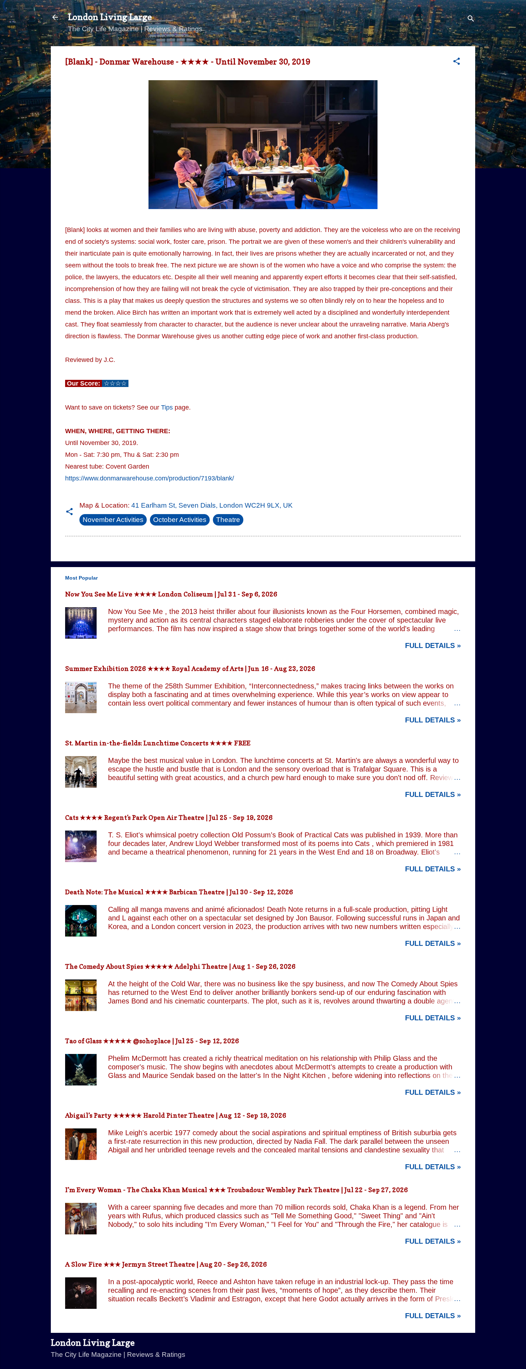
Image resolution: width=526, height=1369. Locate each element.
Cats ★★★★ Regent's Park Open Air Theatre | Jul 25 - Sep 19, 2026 (169, 817)
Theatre (228, 519)
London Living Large (110, 17)
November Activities (113, 519)
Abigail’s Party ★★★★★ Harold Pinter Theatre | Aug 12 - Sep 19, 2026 (175, 1115)
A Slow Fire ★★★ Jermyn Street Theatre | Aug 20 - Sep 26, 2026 (166, 1264)
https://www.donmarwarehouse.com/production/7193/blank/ (149, 478)
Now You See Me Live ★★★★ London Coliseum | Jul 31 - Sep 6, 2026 (171, 594)
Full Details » (433, 645)
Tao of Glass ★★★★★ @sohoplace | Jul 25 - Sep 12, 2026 (152, 1041)
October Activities (179, 519)
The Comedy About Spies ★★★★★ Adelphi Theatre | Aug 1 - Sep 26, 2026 (180, 966)
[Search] (471, 19)
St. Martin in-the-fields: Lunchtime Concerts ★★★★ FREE (157, 743)
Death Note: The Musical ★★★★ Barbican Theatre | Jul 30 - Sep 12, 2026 (179, 892)
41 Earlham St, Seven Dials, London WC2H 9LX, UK (212, 505)
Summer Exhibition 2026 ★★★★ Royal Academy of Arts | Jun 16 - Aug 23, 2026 (190, 668)
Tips (167, 407)
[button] (456, 62)
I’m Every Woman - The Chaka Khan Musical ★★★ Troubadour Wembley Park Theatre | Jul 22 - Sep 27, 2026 (236, 1190)
